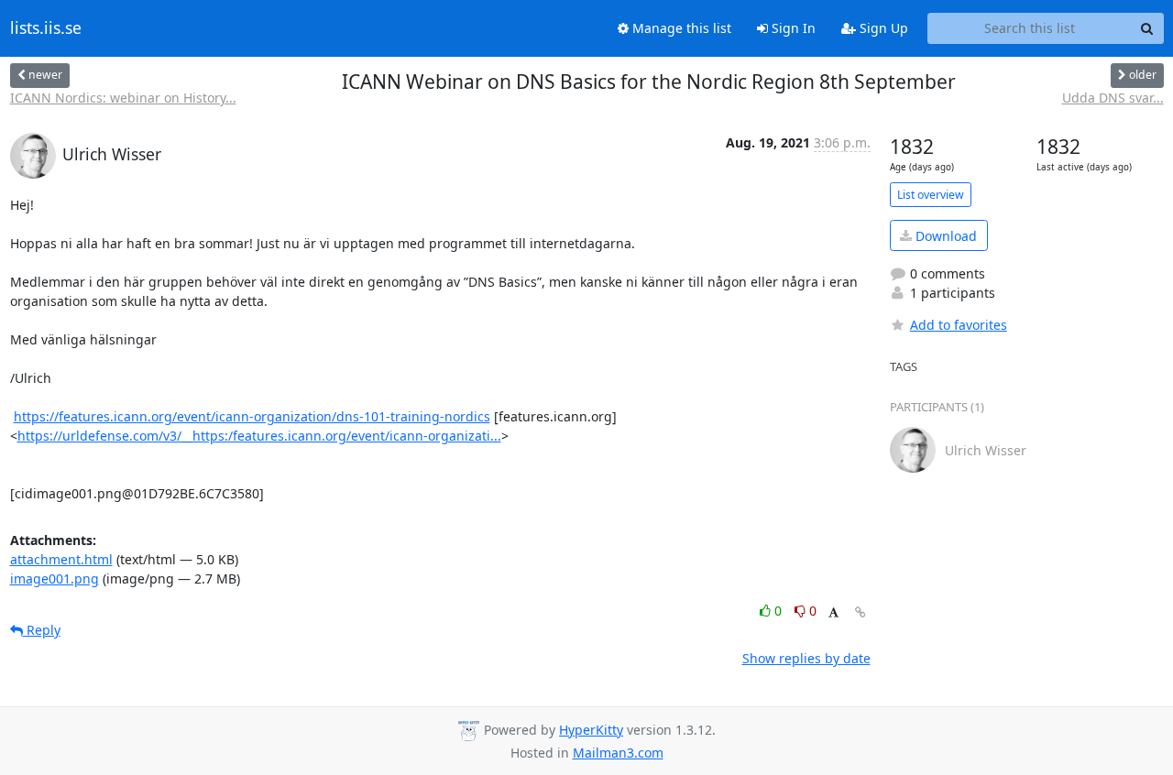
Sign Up (882, 28)
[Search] (1147, 28)
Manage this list (680, 28)
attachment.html (61, 559)
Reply (41, 630)
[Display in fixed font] (833, 613)
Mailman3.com (618, 752)
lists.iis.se (46, 28)
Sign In (792, 28)
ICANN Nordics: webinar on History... (123, 97)
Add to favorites (958, 324)
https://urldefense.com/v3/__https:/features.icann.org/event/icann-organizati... (259, 435)
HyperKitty (591, 729)
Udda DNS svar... (1113, 97)
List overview (930, 194)
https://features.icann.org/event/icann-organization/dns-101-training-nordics (252, 416)
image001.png (54, 578)
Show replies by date (806, 658)
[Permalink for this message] (860, 612)
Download (944, 236)
